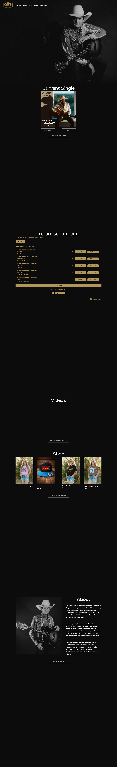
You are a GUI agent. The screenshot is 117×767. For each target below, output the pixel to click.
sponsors (43, 5)
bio (20, 5)
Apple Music (47, 130)
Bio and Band (58, 662)
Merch (30, 5)
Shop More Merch (58, 495)
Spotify (69, 130)
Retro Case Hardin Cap (44, 486)
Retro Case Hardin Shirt (91, 486)
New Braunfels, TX (22, 272)
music (25, 5)
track (21, 241)
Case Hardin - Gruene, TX (24, 274)
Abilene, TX (20, 279)
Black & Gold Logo (68, 486)
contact (36, 5)
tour (16, 5)
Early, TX (19, 265)
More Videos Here (58, 441)
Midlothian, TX (21, 258)
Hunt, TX (19, 251)
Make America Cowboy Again (23, 487)
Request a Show (60, 293)
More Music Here (58, 136)
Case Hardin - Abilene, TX (24, 281)
